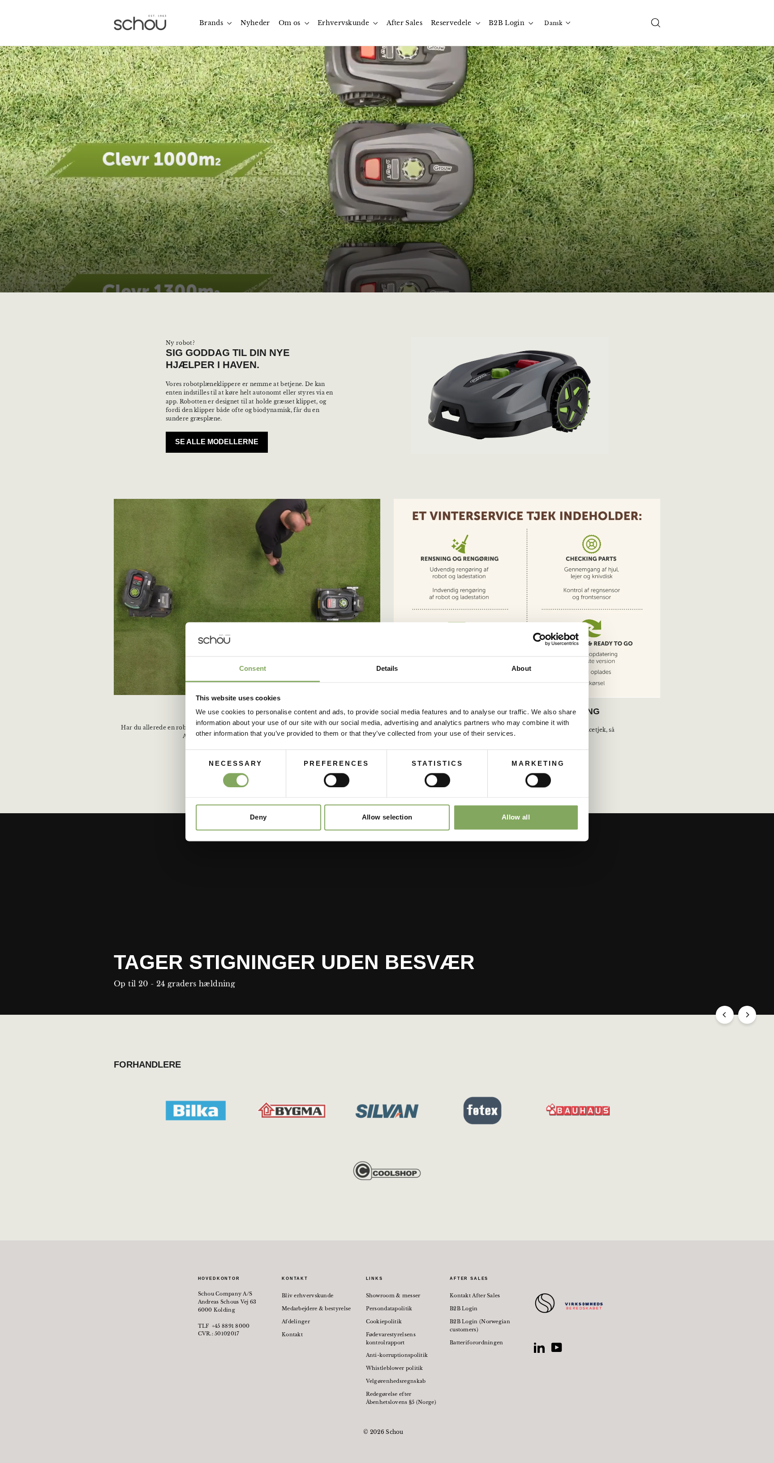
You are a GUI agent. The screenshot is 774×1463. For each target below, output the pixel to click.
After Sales (404, 23)
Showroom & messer (393, 1295)
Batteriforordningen (476, 1342)
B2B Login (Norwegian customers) (480, 1325)
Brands (212, 23)
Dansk (553, 23)
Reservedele (452, 23)
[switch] (336, 780)
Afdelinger (296, 1321)
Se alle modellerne (216, 442)
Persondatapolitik (389, 1308)
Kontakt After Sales (475, 1295)
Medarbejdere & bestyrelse (316, 1308)
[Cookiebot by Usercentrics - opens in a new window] (539, 639)
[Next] (747, 1015)
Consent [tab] (252, 669)
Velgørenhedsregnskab (396, 1381)
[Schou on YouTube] (556, 1347)
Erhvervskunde (344, 23)
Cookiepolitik (384, 1321)
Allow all (516, 817)
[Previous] (725, 1015)
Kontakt (292, 1334)
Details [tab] (387, 669)
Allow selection (387, 817)
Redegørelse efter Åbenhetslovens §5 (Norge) (401, 1398)
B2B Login (507, 23)
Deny (258, 817)
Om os (290, 23)
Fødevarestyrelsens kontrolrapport (391, 1338)
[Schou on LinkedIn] (539, 1347)
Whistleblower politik (394, 1368)
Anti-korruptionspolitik (397, 1355)
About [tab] (521, 669)
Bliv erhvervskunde (307, 1295)
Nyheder (255, 23)
